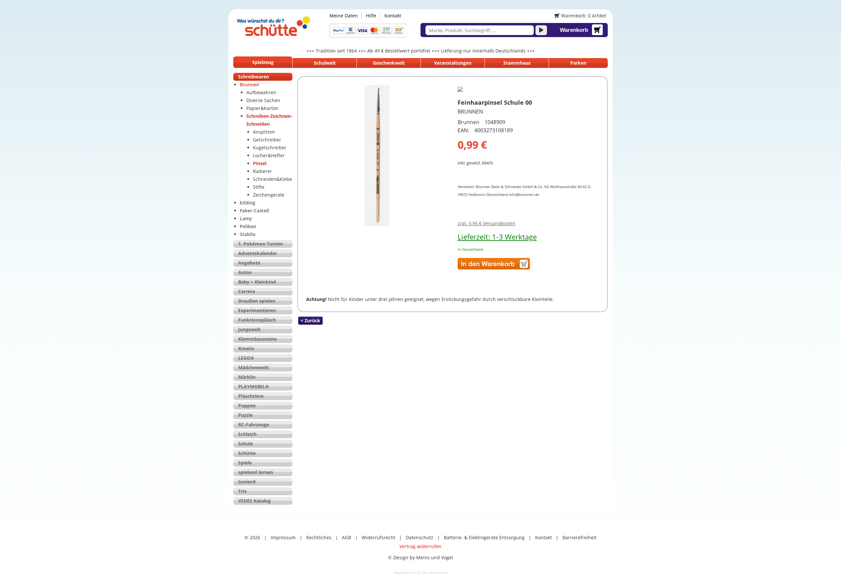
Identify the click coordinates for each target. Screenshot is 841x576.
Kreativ (246, 348)
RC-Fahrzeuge (253, 424)
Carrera (246, 291)
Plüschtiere (250, 396)
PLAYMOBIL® (253, 386)
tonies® (247, 482)
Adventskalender (257, 253)
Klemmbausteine (257, 339)
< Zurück (310, 320)
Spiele (245, 462)
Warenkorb (574, 30)
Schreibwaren (253, 77)
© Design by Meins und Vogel (420, 557)
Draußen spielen (256, 301)
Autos (245, 272)
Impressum (283, 537)
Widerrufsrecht (378, 537)
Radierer (262, 171)
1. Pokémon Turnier (260, 244)
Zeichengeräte (268, 195)
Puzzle (245, 415)
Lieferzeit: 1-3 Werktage (497, 237)
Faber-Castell (254, 210)
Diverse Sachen (263, 100)
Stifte (258, 187)
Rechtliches (318, 537)
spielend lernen (255, 472)
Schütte (247, 453)
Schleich (247, 434)
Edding (247, 203)
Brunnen (249, 84)
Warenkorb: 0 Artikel (583, 15)
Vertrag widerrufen (420, 546)
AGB (346, 537)
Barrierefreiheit (579, 537)
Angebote (249, 263)
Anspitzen (264, 132)
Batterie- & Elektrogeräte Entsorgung (484, 537)
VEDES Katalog (254, 501)
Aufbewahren (261, 92)
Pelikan (248, 226)
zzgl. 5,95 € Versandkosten (486, 223)
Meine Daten (344, 15)
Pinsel (259, 163)
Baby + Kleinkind (257, 282)
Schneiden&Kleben (274, 179)
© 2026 (252, 537)
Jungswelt (249, 329)
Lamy (246, 218)
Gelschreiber (267, 140)
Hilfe (371, 15)
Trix (242, 491)
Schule (245, 443)
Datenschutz (419, 537)
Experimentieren (257, 310)
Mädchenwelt (253, 367)
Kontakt (392, 15)
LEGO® (246, 358)
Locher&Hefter (269, 155)
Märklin (247, 377)
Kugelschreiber (269, 147)
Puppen (247, 405)
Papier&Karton (262, 108)
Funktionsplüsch (257, 320)
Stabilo (248, 234)
